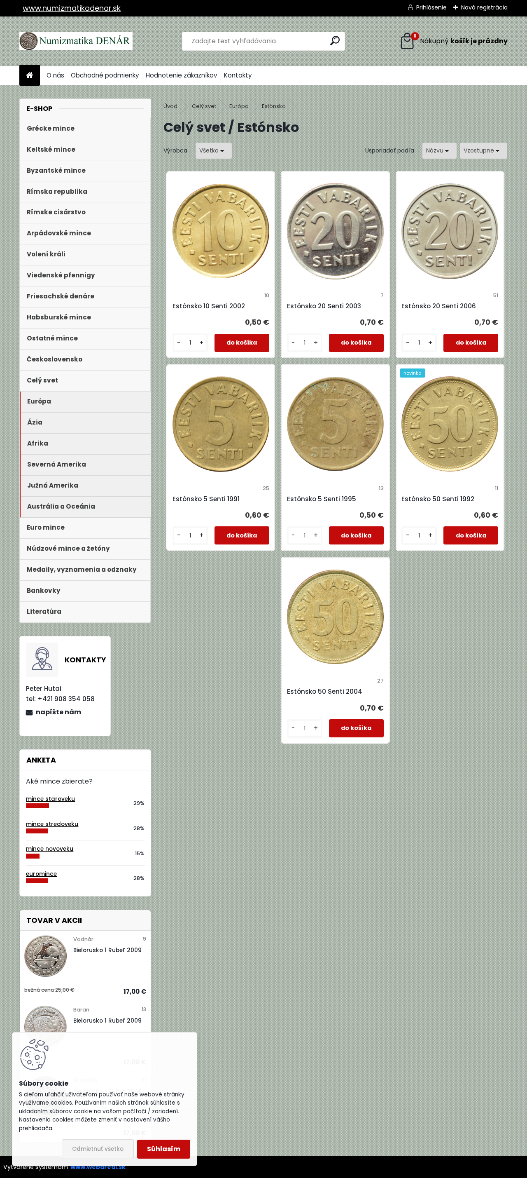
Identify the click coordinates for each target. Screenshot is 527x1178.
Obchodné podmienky (105, 75)
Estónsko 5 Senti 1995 (321, 499)
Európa (239, 106)
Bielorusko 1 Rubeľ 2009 (107, 950)
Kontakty (238, 75)
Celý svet (204, 106)
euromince (41, 874)
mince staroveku (50, 799)
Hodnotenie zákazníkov (181, 75)
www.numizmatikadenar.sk (72, 8)
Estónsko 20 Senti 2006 (438, 306)
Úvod (170, 106)
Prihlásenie (431, 7)
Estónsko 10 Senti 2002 (209, 306)
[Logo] (76, 41)
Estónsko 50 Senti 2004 (324, 691)
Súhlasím (163, 1149)
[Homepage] (29, 75)
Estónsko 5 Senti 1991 (206, 499)
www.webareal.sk (98, 1167)
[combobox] (439, 151)
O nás (55, 75)
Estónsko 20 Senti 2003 (324, 306)
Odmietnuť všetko (98, 1149)
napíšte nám (58, 712)
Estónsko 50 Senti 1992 (437, 499)
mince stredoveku (52, 824)
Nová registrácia (484, 7)
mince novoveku (49, 849)
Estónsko (274, 106)
